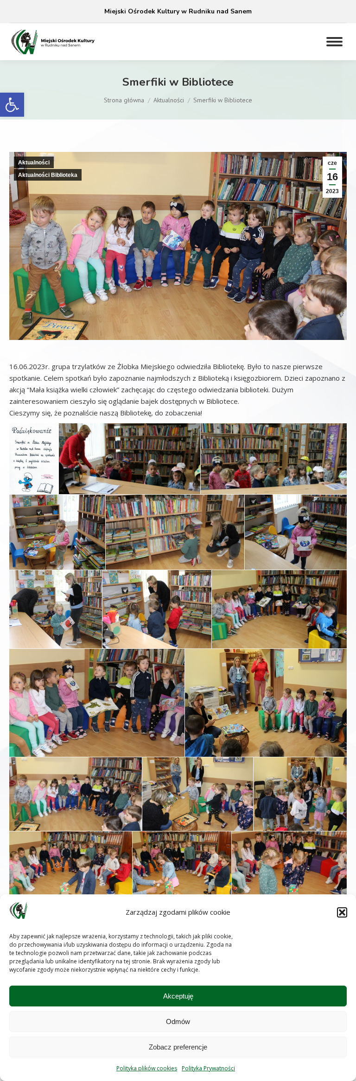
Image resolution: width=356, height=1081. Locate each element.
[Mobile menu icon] (334, 41)
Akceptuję (178, 996)
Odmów (178, 1021)
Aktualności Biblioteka (47, 175)
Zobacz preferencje (178, 1047)
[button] (12, 105)
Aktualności (34, 162)
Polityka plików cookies (146, 1068)
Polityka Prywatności (208, 1068)
